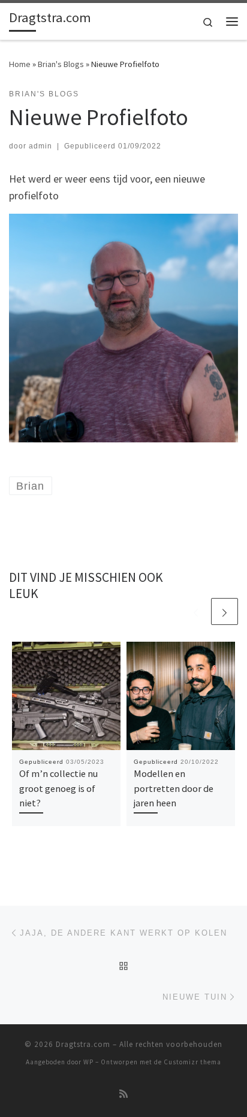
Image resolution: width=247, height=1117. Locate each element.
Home (20, 64)
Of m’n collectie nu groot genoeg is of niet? (58, 788)
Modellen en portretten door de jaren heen (173, 788)
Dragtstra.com (83, 1044)
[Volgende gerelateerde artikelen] (224, 611)
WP (88, 1062)
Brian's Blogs (61, 64)
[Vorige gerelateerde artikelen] (195, 611)
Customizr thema (192, 1062)
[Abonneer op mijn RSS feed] (123, 1093)
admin (40, 146)
